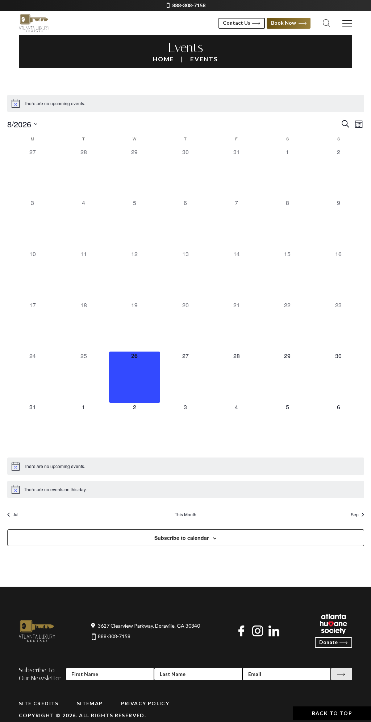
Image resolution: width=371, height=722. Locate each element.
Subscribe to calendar (181, 537)
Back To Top (332, 713)
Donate (328, 642)
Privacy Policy (145, 703)
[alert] (185, 103)
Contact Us (236, 23)
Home (163, 59)
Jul (15, 514)
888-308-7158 (188, 5)
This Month (185, 514)
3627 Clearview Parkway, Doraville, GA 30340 (149, 626)
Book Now (283, 23)
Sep (355, 514)
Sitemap (90, 703)
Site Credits (39, 703)
